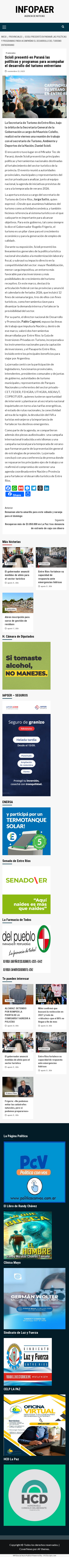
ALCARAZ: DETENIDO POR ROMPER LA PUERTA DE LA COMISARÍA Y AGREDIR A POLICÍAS (17, 1015)
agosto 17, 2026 (12, 629)
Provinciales (11, 53)
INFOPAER (34, 9)
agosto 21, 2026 (12, 583)
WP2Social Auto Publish (22, 1555)
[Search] (63, 27)
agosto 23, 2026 (12, 1026)
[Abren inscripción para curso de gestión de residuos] (17, 603)
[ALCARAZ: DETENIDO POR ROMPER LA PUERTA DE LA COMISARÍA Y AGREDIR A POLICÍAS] (17, 994)
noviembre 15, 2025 (16, 71)
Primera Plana (11, 1093)
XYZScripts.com (49, 1555)
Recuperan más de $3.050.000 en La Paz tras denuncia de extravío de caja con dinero (34, 524)
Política (42, 1001)
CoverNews (26, 1548)
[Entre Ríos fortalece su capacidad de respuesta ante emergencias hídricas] (51, 557)
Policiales (9, 1001)
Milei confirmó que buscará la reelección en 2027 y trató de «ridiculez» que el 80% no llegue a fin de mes (51, 1015)
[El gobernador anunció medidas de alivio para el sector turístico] (17, 557)
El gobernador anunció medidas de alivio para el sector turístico (17, 575)
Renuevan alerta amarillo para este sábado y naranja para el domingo (33, 512)
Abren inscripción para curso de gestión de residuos (17, 621)
